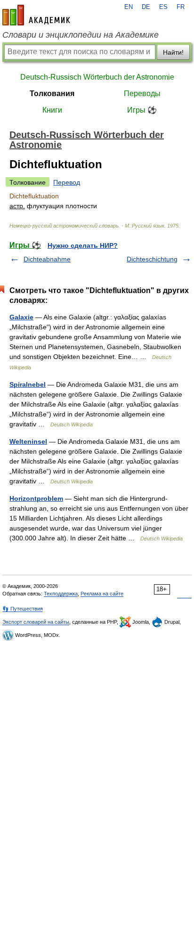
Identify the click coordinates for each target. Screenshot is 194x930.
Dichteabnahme (47, 259)
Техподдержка (61, 593)
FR (181, 7)
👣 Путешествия (22, 609)
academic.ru (36, 15)
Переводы (142, 94)
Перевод (66, 182)
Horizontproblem (36, 498)
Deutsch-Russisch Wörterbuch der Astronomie (97, 77)
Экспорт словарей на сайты (35, 622)
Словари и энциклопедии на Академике (80, 35)
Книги (52, 110)
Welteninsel (28, 441)
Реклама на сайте (102, 593)
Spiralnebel (27, 384)
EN (128, 7)
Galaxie (21, 317)
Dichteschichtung (152, 259)
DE (146, 7)
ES (163, 7)
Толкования (52, 94)
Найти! (173, 52)
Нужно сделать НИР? (83, 245)
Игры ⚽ (142, 110)
